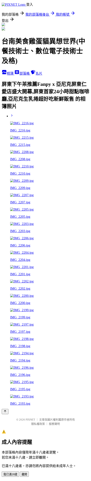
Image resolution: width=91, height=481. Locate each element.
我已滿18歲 (10, 474)
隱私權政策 (38, 423)
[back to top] (5, 411)
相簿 (10, 73)
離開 (24, 474)
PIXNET (30, 419)
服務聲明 (54, 423)
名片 (39, 73)
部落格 (24, 73)
